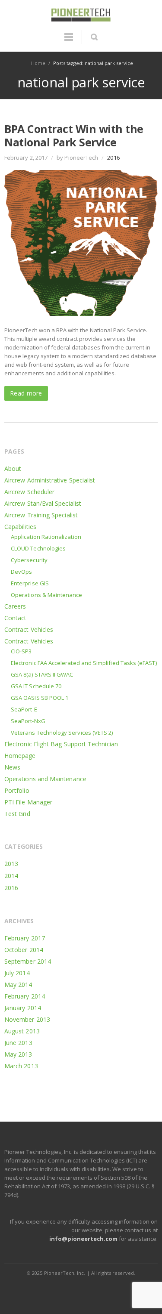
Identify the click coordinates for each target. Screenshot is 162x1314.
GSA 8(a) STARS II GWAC (42, 674)
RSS (81, 1290)
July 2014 (17, 973)
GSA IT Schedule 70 (36, 686)
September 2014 (27, 961)
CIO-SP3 (21, 651)
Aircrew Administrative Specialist (49, 480)
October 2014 (23, 950)
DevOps (21, 571)
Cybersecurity (29, 560)
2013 (11, 864)
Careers (15, 606)
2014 (11, 876)
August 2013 (22, 1031)
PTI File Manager (28, 802)
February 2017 (24, 938)
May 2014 (18, 984)
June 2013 (18, 1043)
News (12, 767)
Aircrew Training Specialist (41, 515)
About (12, 468)
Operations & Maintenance (47, 595)
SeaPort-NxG (28, 721)
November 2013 (27, 1019)
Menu (69, 41)
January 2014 (22, 1008)
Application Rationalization (46, 537)
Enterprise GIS (30, 583)
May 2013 (18, 1054)
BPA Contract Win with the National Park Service (73, 135)
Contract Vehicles (28, 629)
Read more (26, 393)
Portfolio (16, 790)
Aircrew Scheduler (29, 492)
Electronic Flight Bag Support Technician (61, 744)
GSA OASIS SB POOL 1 (39, 698)
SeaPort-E (24, 709)
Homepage (20, 755)
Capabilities (20, 527)
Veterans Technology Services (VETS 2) (62, 732)
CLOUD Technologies (38, 548)
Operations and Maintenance (45, 779)
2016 (113, 157)
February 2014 (24, 996)
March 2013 (21, 1066)
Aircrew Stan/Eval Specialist (42, 503)
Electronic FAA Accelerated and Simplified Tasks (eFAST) (84, 663)
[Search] (94, 37)
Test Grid (17, 814)
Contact (15, 618)
